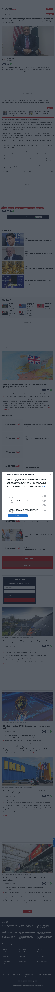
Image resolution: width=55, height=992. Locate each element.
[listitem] (27, 493)
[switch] (44, 496)
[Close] (50, 475)
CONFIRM (17, 515)
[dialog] (27, 496)
